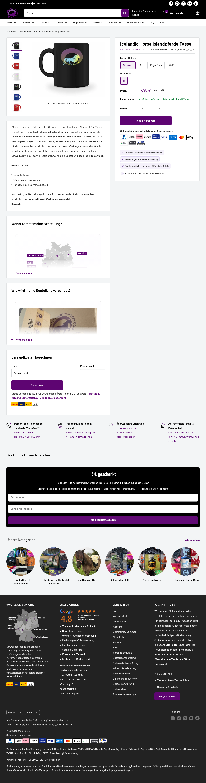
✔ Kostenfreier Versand (72, 654)
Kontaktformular (68, 688)
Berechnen (37, 385)
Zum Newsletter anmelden (103, 520)
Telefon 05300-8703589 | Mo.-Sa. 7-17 (26, 3)
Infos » (18, 676)
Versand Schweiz (122, 652)
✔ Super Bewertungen (71, 630)
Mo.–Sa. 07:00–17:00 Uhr (27, 436)
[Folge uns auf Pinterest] (183, 3)
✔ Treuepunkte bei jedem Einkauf (77, 626)
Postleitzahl (87, 365)
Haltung (26, 22)
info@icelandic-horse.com (73, 670)
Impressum (119, 621)
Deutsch (12, 712)
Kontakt (117, 626)
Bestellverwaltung (123, 683)
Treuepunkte (164, 680)
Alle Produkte (26, 31)
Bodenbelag (184, 635)
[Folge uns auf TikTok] (195, 3)
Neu (162, 22)
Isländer (159, 644)
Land (14, 365)
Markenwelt (161, 663)
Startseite (11, 31)
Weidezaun (186, 649)
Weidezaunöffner (181, 659)
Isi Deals (178, 639)
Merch (96, 22)
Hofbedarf (160, 635)
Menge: (124, 108)
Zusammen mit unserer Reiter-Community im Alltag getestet (183, 436)
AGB (115, 647)
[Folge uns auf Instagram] (177, 3)
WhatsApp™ (66, 684)
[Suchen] (125, 13)
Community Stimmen (125, 631)
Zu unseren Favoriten (125, 678)
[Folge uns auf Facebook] (171, 3)
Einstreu (188, 639)
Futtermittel (171, 644)
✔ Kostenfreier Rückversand (75, 658)
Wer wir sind (120, 616)
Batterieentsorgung (124, 657)
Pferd (9, 22)
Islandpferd (173, 649)
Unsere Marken (187, 644)
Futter (59, 22)
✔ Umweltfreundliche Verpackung (78, 635)
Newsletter (119, 636)
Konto (135, 14)
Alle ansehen (192, 540)
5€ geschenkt (167, 696)
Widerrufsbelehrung (124, 668)
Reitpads (172, 635)
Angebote (78, 22)
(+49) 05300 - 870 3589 (71, 674)
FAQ (152, 22)
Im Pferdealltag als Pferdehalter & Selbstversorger (126, 432)
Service (113, 22)
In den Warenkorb (146, 120)
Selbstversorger (163, 639)
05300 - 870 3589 (23, 432)
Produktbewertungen (125, 694)
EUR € (30, 712)
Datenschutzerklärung (125, 663)
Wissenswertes (135, 22)
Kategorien (119, 689)
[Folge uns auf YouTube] (189, 3)
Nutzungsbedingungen (107, 770)
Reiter (43, 22)
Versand (117, 642)
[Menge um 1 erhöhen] (159, 108)
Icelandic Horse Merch (133, 49)
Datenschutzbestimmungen (79, 770)
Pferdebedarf (162, 654)
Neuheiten (160, 649)
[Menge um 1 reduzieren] (142, 108)
